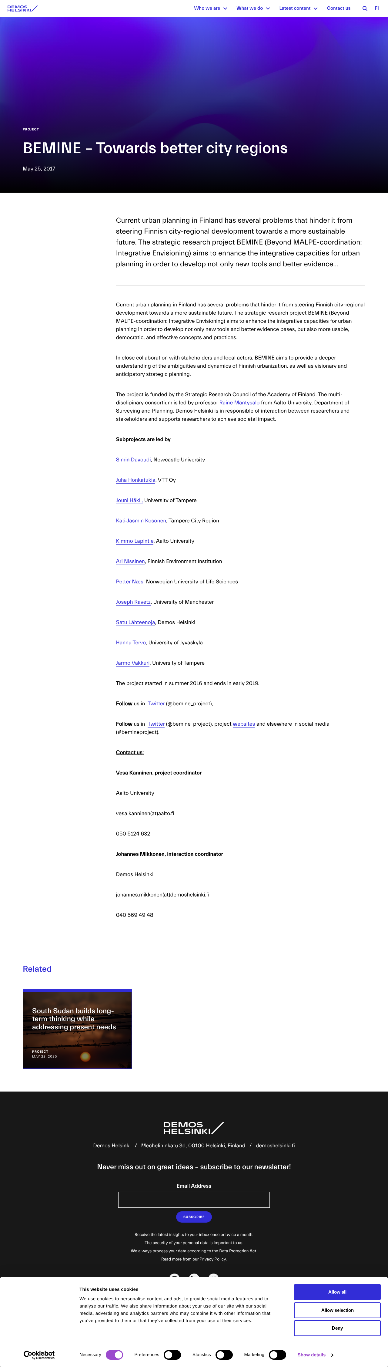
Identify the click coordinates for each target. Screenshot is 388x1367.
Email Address (194, 1186)
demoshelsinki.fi (275, 1146)
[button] (225, 8)
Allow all (337, 1291)
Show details (312, 1355)
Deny (337, 1328)
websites (244, 724)
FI (377, 8)
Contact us (338, 8)
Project (31, 129)
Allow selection (337, 1310)
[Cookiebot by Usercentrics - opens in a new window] (39, 1355)
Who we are (207, 8)
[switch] (172, 1355)
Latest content (294, 8)
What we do (249, 8)
